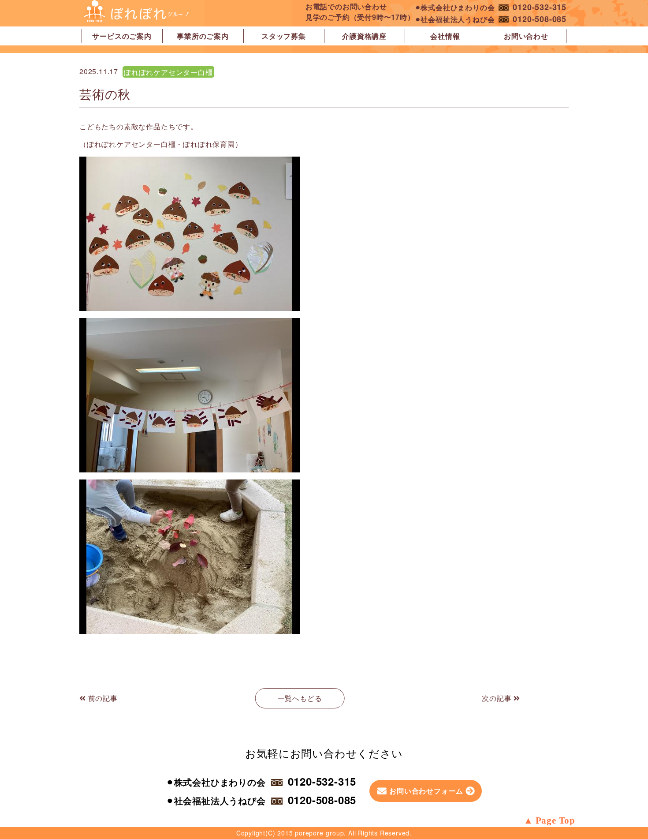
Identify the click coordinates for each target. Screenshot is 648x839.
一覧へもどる (300, 698)
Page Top (555, 820)
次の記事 (498, 698)
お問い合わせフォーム (426, 791)
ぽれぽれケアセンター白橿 (168, 72)
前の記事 (102, 698)
